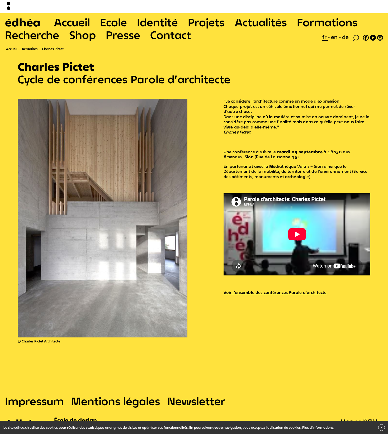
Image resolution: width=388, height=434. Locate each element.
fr (325, 37)
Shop (82, 34)
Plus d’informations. (318, 427)
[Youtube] (373, 37)
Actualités (261, 22)
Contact (170, 34)
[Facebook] (366, 37)
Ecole (113, 22)
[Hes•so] (359, 418)
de (345, 37)
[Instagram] (380, 37)
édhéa (22, 22)
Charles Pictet (53, 49)
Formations (327, 22)
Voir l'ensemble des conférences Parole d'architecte (275, 292)
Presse (123, 34)
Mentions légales (115, 401)
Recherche (32, 34)
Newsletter (196, 401)
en (335, 37)
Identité (157, 22)
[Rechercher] (356, 37)
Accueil (72, 22)
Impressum (34, 401)
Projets (206, 22)
